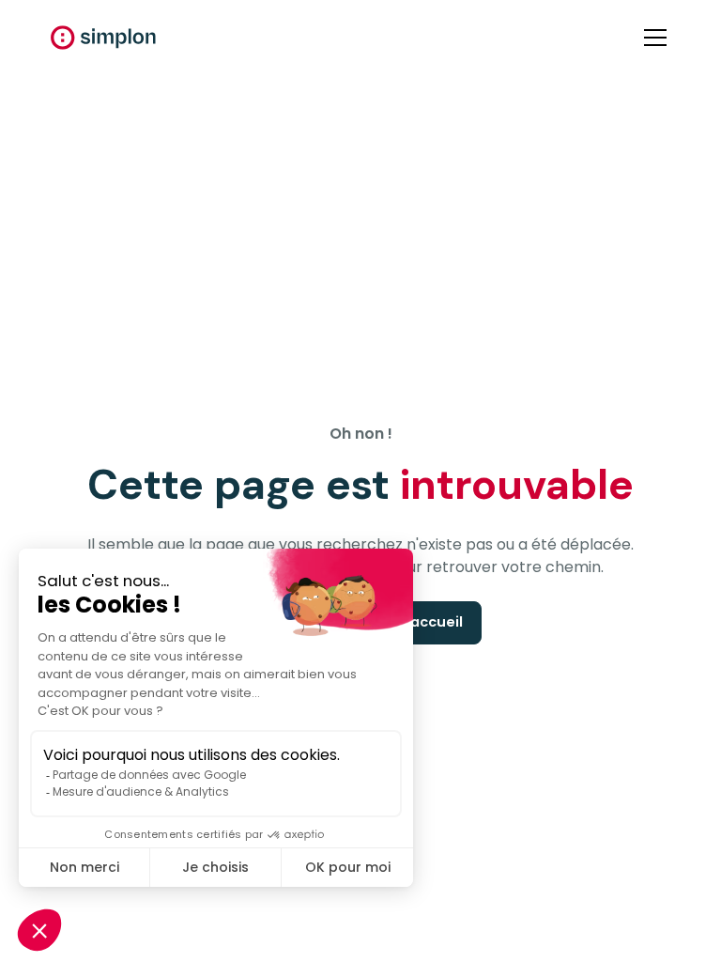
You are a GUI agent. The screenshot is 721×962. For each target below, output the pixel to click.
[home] (103, 37)
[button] (651, 37)
